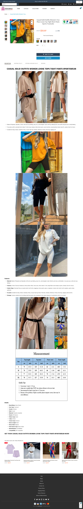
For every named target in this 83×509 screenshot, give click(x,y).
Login (70, 4)
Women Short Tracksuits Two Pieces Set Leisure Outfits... (12, 461)
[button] (11, 31)
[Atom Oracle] (7, 8)
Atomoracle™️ (40, 506)
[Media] (32, 23)
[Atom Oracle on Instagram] (41, 500)
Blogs (41, 479)
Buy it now (48, 58)
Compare (65, 4)
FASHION (44, 9)
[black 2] (48, 41)
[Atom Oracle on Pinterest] (39, 500)
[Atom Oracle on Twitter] (37, 500)
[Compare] (32, 21)
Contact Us (41, 486)
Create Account (78, 4)
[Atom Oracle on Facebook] (34, 500)
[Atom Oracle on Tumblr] (43, 500)
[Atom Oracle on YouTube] (46, 500)
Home (41, 481)
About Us (41, 484)
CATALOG (26, 9)
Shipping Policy (41, 491)
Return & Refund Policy (41, 496)
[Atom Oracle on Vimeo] (48, 500)
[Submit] (18, 4)
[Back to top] (80, 506)
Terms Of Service (41, 493)
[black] (41, 41)
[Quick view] (20, 449)
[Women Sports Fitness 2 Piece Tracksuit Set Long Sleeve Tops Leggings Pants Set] (70, 450)
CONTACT (52, 9)
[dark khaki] (51, 41)
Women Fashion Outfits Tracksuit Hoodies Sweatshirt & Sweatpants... (32, 461)
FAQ (41, 476)
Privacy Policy (41, 488)
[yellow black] (37, 41)
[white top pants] (55, 41)
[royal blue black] (44, 41)
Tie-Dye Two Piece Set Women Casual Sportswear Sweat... (50, 461)
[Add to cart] (20, 454)
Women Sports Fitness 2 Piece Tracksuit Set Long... (69, 461)
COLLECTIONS (35, 9)
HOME (18, 9)
